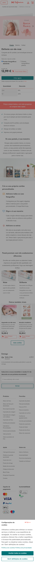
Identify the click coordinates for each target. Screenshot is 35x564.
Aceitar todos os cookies (17, 553)
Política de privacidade (23, 548)
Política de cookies (8, 548)
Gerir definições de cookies (17, 559)
